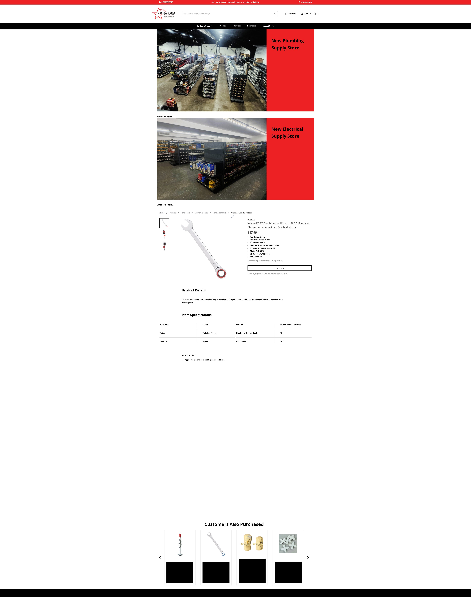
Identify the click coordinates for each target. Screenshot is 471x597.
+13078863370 (167, 2)
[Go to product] (179, 544)
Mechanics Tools (201, 213)
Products (172, 213)
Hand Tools (185, 213)
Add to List (281, 268)
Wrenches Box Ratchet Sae (241, 213)
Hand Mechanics (219, 213)
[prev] (159, 557)
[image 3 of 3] (164, 246)
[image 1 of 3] (164, 223)
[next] (308, 557)
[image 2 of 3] (164, 234)
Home (161, 213)
